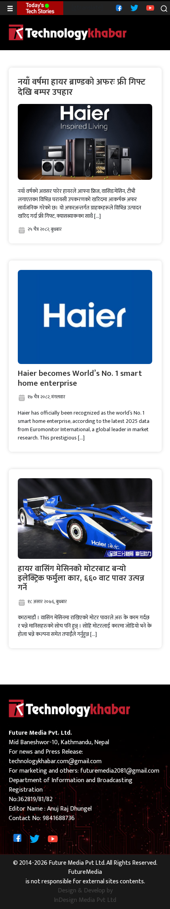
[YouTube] (149, 7)
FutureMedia (85, 872)
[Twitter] (133, 7)
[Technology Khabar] (68, 32)
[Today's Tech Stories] (40, 8)
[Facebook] (118, 7)
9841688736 (59, 818)
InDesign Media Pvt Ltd (85, 900)
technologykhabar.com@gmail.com (55, 761)
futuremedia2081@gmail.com (119, 771)
